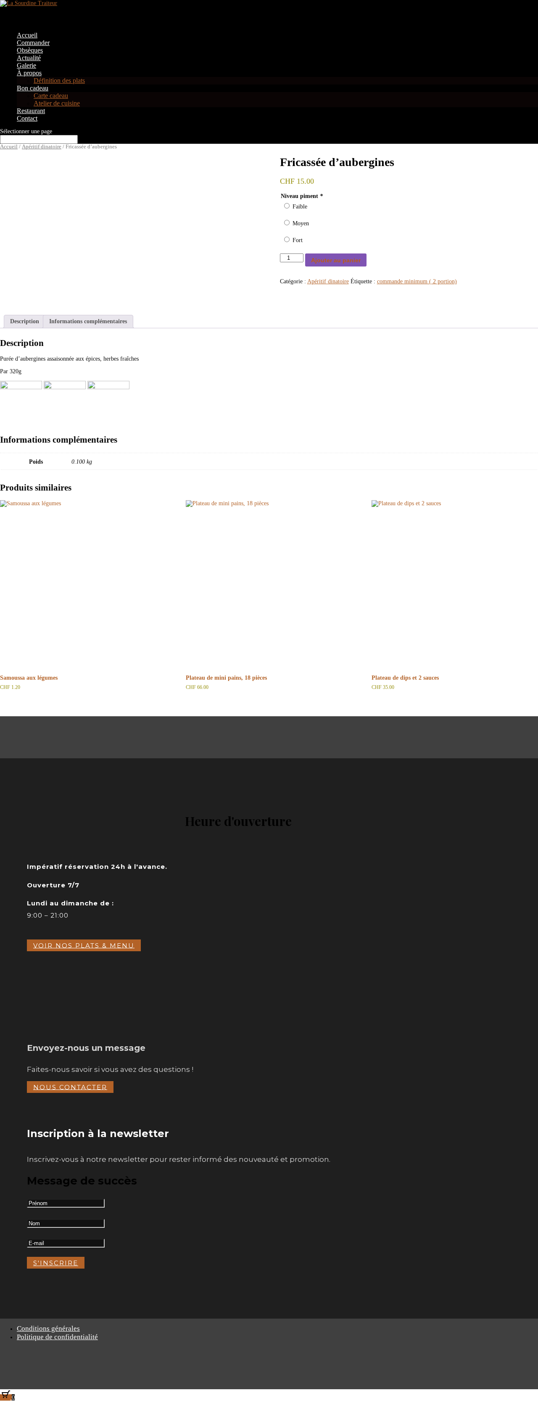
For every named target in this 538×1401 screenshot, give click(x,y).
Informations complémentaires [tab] (88, 321)
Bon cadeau (32, 88)
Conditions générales (48, 1328)
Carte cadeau (51, 95)
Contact (27, 118)
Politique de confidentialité (57, 1337)
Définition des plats (59, 80)
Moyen (301, 223)
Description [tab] (24, 321)
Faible (300, 206)
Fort (298, 240)
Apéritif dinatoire (41, 147)
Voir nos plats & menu (83, 945)
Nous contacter (70, 1087)
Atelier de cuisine (57, 103)
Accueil (9, 147)
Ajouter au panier (336, 260)
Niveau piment (302, 196)
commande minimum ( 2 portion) (417, 281)
